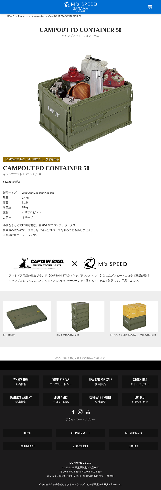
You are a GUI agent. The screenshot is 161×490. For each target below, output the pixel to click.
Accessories (37, 16)
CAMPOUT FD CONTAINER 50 (64, 16)
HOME (10, 16)
